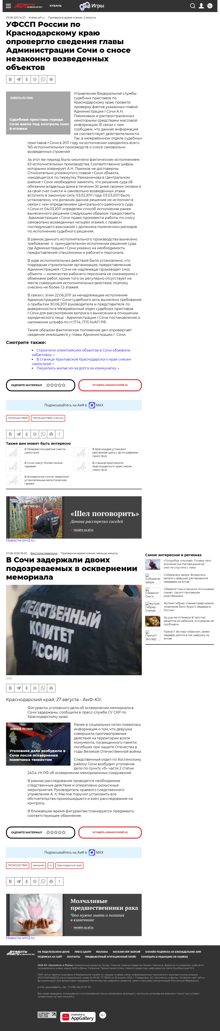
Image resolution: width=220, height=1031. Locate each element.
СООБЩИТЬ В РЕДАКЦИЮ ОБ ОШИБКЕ (164, 956)
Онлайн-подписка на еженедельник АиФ (173, 952)
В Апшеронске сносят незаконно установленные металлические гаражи (46, 480)
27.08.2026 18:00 (16, 553)
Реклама (102, 952)
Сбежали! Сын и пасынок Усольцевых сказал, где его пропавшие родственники (189, 592)
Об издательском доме (54, 952)
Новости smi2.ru (20, 540)
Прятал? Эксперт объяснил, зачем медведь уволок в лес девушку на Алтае (186, 635)
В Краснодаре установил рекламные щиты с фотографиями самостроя (115, 452)
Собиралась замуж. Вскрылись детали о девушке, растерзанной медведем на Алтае (186, 578)
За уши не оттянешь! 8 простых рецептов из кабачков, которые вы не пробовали (189, 621)
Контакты (73, 956)
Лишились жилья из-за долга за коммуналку (76, 368)
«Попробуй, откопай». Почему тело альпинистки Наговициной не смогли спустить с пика (187, 564)
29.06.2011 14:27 (15, 17)
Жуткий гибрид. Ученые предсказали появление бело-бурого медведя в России (189, 607)
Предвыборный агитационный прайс (110, 956)
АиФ (9, 678)
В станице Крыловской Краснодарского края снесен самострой (112, 466)
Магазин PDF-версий (126, 952)
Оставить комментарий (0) (110, 385)
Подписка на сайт (50, 956)
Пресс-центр (83, 952)
